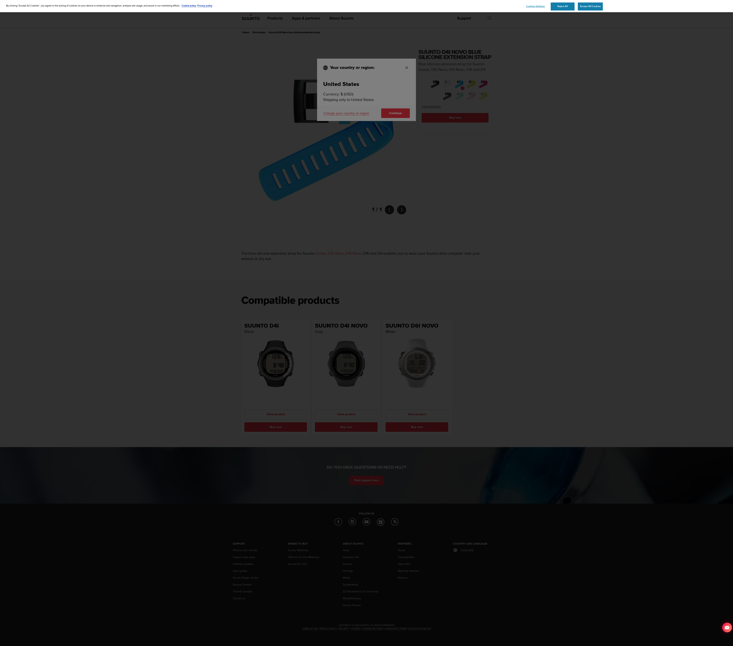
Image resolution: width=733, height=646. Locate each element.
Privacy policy (204, 5)
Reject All (562, 6)
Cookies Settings (535, 6)
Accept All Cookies (590, 6)
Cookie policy (189, 5)
